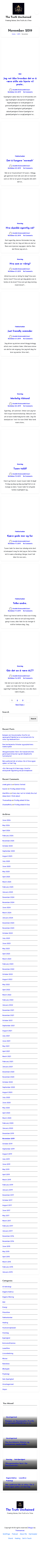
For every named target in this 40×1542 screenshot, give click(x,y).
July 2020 (6, 1097)
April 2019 (6, 1174)
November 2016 (8, 1241)
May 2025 (6, 872)
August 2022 (7, 979)
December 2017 (8, 1195)
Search (5, 712)
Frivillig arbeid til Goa (17, 789)
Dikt (20, 74)
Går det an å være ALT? (20, 671)
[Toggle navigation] (1, 12)
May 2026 (6, 825)
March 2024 (6, 913)
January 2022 (7, 1005)
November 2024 (8, 902)
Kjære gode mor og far (20, 536)
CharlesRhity (7, 805)
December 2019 (8, 1133)
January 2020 (7, 1128)
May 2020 (6, 1108)
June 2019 (6, 1164)
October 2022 (7, 974)
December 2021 (8, 1010)
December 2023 (8, 923)
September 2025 (8, 851)
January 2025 (7, 892)
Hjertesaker (33, 1534)
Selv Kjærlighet (8, 1379)
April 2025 (6, 877)
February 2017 (7, 1226)
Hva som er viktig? (20, 264)
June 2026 (6, 820)
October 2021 (7, 1020)
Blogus (30, 1528)
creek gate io (7, 784)
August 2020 (7, 1092)
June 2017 (6, 1210)
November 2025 (8, 841)
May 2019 (6, 1169)
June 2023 (6, 943)
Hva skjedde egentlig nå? (20, 228)
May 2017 (5, 1216)
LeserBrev (6, 1348)
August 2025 (7, 856)
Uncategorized (8, 1384)
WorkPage (6, 1534)
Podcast (15, 1534)
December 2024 (8, 897)
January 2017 (7, 1231)
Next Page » (20, 705)
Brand (10, 1538)
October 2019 (7, 1144)
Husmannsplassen (9, 1328)
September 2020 (8, 1087)
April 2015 (6, 1257)
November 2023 (8, 928)
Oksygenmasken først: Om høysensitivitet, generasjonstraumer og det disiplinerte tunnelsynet (18, 754)
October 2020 (7, 1082)
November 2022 (8, 969)
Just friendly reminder (20, 331)
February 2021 (7, 1061)
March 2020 (6, 1118)
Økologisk (6, 1369)
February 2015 (7, 1267)
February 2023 (7, 964)
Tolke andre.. (20, 603)
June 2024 (6, 907)
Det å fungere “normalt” (20, 161)
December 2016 (8, 1236)
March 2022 (6, 995)
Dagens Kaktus (8, 1292)
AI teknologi (6, 1287)
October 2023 (7, 933)
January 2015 (7, 1272)
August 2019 (7, 1154)
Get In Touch (27, 1538)
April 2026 (6, 830)
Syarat (4, 789)
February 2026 (7, 836)
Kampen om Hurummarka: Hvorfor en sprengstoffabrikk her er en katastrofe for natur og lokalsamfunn (18, 737)
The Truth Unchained (18, 17)
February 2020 (7, 1123)
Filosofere (6, 1312)
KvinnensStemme (8, 1343)
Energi (4, 1307)
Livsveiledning (7, 1353)
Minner (4, 1358)
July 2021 (6, 1036)
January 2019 (7, 1190)
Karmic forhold (19, 784)
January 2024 (7, 918)
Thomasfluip (6, 800)
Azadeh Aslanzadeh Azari (21, 90)
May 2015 (5, 1251)
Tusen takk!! (20, 469)
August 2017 (7, 1205)
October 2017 (7, 1200)
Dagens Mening (8, 1297)
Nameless (6, 1364)
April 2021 (6, 1051)
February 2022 (7, 1000)
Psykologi (6, 1374)
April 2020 (6, 1113)
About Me (23, 1534)
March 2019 (6, 1180)
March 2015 (6, 1262)
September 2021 (8, 1026)
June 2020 (6, 1103)
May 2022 (6, 984)
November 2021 (8, 1015)
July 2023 (6, 938)
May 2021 (6, 1046)
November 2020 (8, 1077)
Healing (5, 1323)
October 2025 (7, 846)
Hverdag (20, 223)
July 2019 (6, 1159)
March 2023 (6, 959)
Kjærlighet (6, 1338)
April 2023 (6, 954)
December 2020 (8, 1072)
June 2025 (6, 866)
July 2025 (6, 861)
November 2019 (8, 1138)
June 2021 (6, 1041)
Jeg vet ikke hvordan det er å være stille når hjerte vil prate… (20, 81)
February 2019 (7, 1185)
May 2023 (6, 949)
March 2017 (6, 1221)
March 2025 (6, 882)
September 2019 (8, 1149)
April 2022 (6, 990)
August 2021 (7, 1031)
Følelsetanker (20, 156)
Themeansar (19, 1530)
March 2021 (6, 1056)
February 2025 (7, 887)
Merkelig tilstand (20, 398)
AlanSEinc (6, 793)
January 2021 (7, 1067)
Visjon (4, 1389)
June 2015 (6, 1246)
